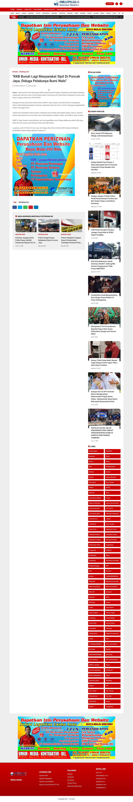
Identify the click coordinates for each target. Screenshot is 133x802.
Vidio (123, 13)
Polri (114, 13)
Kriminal (54, 13)
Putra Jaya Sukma (111, 644)
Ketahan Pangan (94, 566)
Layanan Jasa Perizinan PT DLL (49, 784)
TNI (119, 13)
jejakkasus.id (100, 781)
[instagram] (15, 4)
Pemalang (92, 618)
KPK (107, 566)
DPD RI (91, 487)
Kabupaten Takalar (95, 539)
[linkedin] (36, 207)
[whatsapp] (25, 207)
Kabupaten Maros (94, 534)
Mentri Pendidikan (111, 586)
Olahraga (92, 602)
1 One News (71, 799)
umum (108, 701)
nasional (108, 592)
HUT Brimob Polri (94, 508)
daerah (108, 472)
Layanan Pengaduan (45, 778)
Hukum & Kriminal (94, 503)
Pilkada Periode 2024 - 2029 (113, 633)
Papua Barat (110, 607)
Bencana (70, 13)
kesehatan (92, 560)
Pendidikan (92, 628)
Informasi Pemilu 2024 (113, 513)
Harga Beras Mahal (95, 498)
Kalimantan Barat (111, 539)
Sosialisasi (109, 670)
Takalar (91, 685)
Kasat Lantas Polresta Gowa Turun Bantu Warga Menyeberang (54, 17)
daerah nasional (111, 477)
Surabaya (109, 680)
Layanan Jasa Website (46, 781)
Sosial (102, 13)
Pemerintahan (110, 623)
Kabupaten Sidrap (111, 534)
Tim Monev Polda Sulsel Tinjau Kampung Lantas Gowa (83, 17)
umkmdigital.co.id (102, 775)
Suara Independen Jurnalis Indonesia (96, 675)
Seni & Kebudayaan (112, 659)
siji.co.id (99, 772)
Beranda (15, 72)
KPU (90, 571)
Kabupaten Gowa (111, 529)
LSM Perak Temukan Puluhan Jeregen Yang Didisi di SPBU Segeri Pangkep (102, 232)
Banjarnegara (93, 451)
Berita (18, 13)
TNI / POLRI (109, 691)
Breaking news (24, 72)
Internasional (93, 519)
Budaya (108, 13)
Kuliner (96, 13)
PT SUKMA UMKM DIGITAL (96, 644)
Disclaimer (38, 9)
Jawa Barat (92, 524)
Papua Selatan (93, 612)
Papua (91, 607)
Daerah (24, 13)
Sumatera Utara (94, 680)
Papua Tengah (110, 612)
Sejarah (108, 649)
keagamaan (109, 545)
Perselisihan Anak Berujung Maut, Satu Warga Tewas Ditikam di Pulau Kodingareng (104, 297)
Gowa (107, 492)
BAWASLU (109, 451)
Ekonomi (82, 13)
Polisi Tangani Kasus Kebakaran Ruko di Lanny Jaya (48, 240)
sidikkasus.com (101, 784)
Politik (38, 13)
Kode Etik (28, 9)
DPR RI (108, 487)
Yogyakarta (109, 706)
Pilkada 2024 (93, 633)
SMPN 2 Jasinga (94, 665)
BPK (90, 466)
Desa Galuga (110, 482)
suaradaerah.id (101, 787)
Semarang (109, 654)
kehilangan (92, 555)
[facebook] (10, 4)
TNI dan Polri (93, 696)
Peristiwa (62, 13)
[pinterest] (31, 207)
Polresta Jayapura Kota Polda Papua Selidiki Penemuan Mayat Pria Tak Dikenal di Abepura (25, 240)
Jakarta (108, 519)
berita (108, 456)
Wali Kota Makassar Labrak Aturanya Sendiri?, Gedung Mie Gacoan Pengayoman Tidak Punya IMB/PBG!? (103, 265)
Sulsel (108, 675)
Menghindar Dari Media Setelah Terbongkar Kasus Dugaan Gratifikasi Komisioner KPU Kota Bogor (113, 581)
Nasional (31, 13)
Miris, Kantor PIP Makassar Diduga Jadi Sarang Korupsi (102, 134)
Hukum (108, 498)
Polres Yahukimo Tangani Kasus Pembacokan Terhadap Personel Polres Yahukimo (71, 240)
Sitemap (110, 3)
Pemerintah (46, 13)
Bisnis (76, 13)
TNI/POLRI (92, 701)
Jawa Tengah (110, 524)
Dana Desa (92, 482)
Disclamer (70, 780)
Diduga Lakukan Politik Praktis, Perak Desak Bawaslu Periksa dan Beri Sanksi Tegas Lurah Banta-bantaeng (104, 199)
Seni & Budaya (93, 659)
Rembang (92, 649)
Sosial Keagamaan (95, 670)
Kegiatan (109, 550)
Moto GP (91, 592)
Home (12, 9)
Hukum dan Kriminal (112, 503)
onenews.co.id (100, 778)
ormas (108, 602)
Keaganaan (92, 550)
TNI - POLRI (92, 691)
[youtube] (18, 4)
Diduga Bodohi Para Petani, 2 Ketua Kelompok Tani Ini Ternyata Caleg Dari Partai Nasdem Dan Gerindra (104, 166)
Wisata (89, 13)
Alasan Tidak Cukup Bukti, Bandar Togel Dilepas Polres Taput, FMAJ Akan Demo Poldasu (104, 362)
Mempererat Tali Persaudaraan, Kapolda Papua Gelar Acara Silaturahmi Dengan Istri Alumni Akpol (103, 330)
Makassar (92, 581)
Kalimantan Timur (94, 545)
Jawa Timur (92, 529)
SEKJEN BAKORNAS (95, 654)
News (107, 597)
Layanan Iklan (43, 775)
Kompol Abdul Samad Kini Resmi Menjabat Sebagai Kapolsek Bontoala (21, 17)
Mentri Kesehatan (94, 586)
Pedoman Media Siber (64, 9)
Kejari (108, 555)
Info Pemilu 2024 (94, 513)
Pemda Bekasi (110, 618)
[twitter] (12, 4)
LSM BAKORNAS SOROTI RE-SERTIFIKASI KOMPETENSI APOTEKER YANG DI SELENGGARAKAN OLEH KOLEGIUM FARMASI (113, 576)
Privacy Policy (49, 9)
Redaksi (19, 9)
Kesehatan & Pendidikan (113, 560)
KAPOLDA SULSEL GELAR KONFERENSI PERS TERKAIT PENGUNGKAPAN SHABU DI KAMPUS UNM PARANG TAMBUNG (102, 433)
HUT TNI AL (109, 508)
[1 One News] (66, 6)
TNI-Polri (109, 696)
